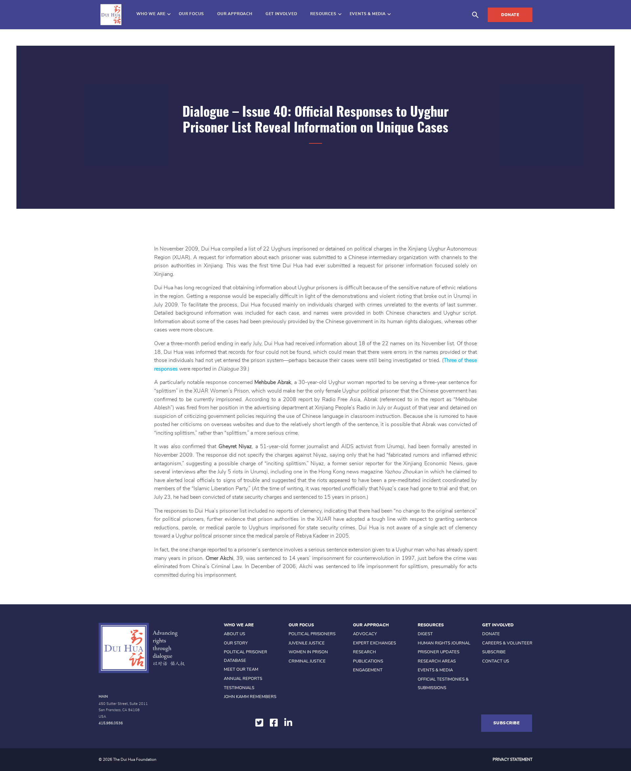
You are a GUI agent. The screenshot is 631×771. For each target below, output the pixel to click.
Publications (368, 661)
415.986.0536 (111, 723)
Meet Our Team (241, 669)
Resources (323, 14)
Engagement (368, 670)
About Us (234, 634)
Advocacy (365, 634)
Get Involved (281, 14)
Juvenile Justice (307, 643)
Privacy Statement (512, 759)
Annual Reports (243, 679)
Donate (510, 15)
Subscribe (494, 652)
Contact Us (495, 661)
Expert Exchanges (374, 643)
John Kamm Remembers (250, 697)
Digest (425, 634)
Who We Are (151, 14)
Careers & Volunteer (507, 643)
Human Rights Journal (444, 643)
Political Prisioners (312, 634)
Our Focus (191, 14)
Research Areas (437, 661)
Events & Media (368, 14)
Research (364, 652)
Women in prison (308, 652)
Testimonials (239, 688)
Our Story (236, 643)
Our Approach (234, 14)
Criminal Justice (307, 661)
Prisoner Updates (438, 652)
